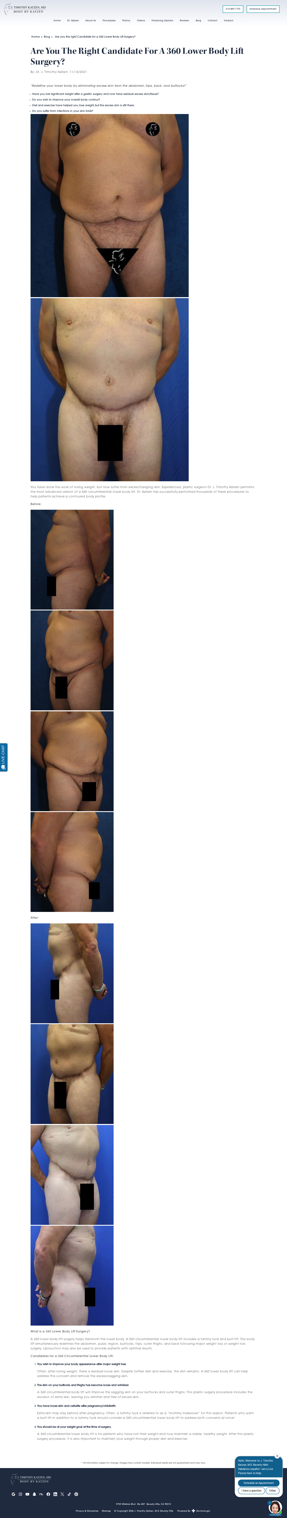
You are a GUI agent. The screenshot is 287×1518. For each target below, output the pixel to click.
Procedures (109, 21)
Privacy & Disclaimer (87, 1511)
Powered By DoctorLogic (193, 1511)
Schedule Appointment (263, 9)
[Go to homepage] (109, 9)
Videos (141, 21)
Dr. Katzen (73, 21)
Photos (126, 21)
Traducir (228, 21)
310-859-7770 (233, 9)
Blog (198, 21)
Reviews (184, 21)
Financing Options (162, 21)
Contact (212, 21)
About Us (90, 21)
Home (57, 21)
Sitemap (106, 1511)
